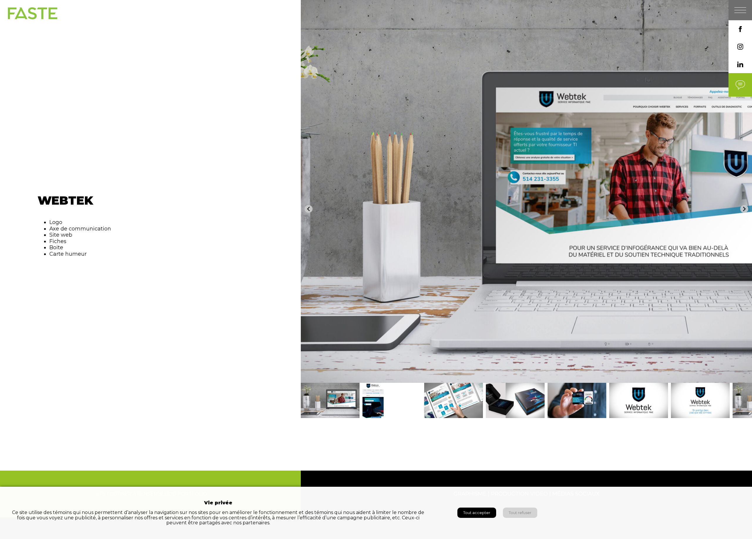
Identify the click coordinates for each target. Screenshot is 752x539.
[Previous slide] (309, 209)
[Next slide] (744, 209)
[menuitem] (330, 400)
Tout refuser (520, 513)
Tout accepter (476, 513)
